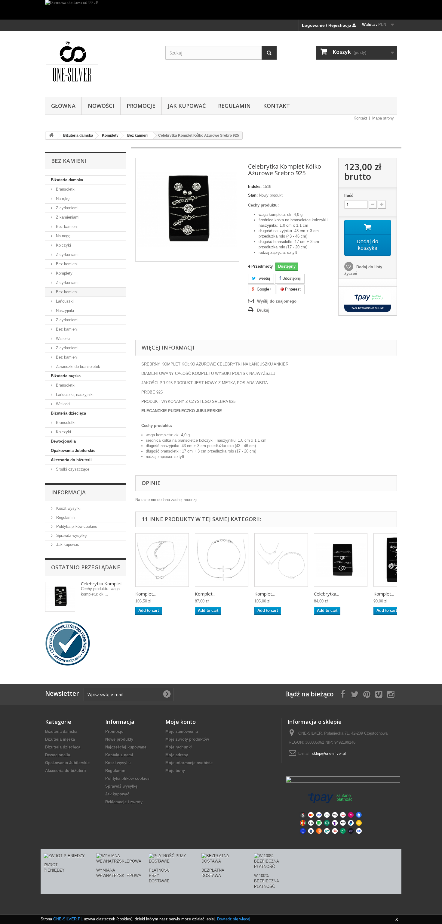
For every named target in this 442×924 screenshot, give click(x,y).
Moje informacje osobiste (189, 763)
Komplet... (145, 594)
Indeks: (255, 186)
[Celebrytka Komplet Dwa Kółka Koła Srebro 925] (340, 560)
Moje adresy (176, 755)
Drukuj (263, 310)
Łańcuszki (64, 301)
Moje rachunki (178, 747)
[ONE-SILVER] (100, 63)
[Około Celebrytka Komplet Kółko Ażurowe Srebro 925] (60, 597)
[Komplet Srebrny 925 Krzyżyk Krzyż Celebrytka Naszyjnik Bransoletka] (221, 560)
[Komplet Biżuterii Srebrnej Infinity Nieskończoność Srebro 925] (162, 560)
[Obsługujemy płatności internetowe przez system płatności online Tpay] (331, 812)
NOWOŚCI (101, 105)
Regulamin (234, 105)
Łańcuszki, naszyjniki (74, 394)
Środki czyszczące (72, 469)
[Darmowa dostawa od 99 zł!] (221, 10)
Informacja (68, 492)
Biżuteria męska (66, 376)
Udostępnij (291, 278)
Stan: (253, 195)
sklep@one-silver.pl (329, 753)
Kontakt (360, 118)
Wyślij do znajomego (276, 301)
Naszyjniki (64, 310)
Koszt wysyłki (68, 508)
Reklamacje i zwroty (124, 802)
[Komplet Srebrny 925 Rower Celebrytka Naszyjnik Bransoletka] (281, 560)
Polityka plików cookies (76, 526)
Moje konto (180, 721)
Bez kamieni (66, 226)
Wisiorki (62, 338)
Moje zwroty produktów (187, 739)
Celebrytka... (326, 594)
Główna (63, 105)
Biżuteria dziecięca (68, 413)
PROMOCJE (141, 105)
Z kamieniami (67, 217)
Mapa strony (383, 118)
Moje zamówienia (181, 731)
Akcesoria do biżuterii (71, 460)
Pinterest (292, 289)
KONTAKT (276, 105)
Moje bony (175, 770)
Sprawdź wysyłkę (71, 535)
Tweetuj (263, 278)
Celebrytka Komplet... (103, 583)
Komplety (63, 273)
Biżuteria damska (67, 180)
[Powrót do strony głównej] (51, 135)
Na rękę (62, 198)
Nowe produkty (119, 739)
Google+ (264, 289)
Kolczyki (63, 245)
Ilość (348, 195)
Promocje (114, 731)
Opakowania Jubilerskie (73, 450)
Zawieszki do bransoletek (77, 366)
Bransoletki (65, 189)
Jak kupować (187, 105)
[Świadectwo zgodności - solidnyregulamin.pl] (67, 643)
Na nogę (62, 236)
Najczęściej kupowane (125, 747)
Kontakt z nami (119, 755)
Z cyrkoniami (66, 208)
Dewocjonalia (63, 441)
